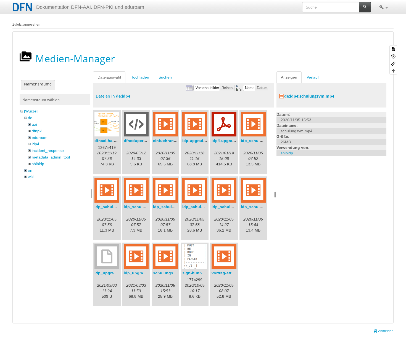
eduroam (40, 137)
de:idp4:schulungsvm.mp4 (309, 96)
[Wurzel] (31, 111)
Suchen (165, 77)
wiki (31, 176)
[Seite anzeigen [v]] (393, 48)
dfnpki (37, 131)
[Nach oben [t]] (393, 70)
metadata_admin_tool (51, 157)
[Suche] (365, 7)
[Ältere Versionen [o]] (393, 56)
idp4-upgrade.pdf (228, 140)
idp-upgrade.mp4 (198, 140)
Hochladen (139, 77)
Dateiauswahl (109, 77)
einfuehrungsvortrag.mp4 (177, 140)
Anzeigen (289, 77)
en (30, 170)
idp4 (35, 144)
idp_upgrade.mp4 (140, 273)
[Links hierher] (393, 63)
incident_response (48, 150)
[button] (383, 7)
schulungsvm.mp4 (170, 273)
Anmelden (386, 331)
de (30, 118)
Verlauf (313, 77)
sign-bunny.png (197, 273)
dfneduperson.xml (141, 140)
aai (34, 124)
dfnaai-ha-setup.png (113, 140)
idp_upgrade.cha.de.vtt (116, 273)
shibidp (38, 164)
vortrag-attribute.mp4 (232, 273)
